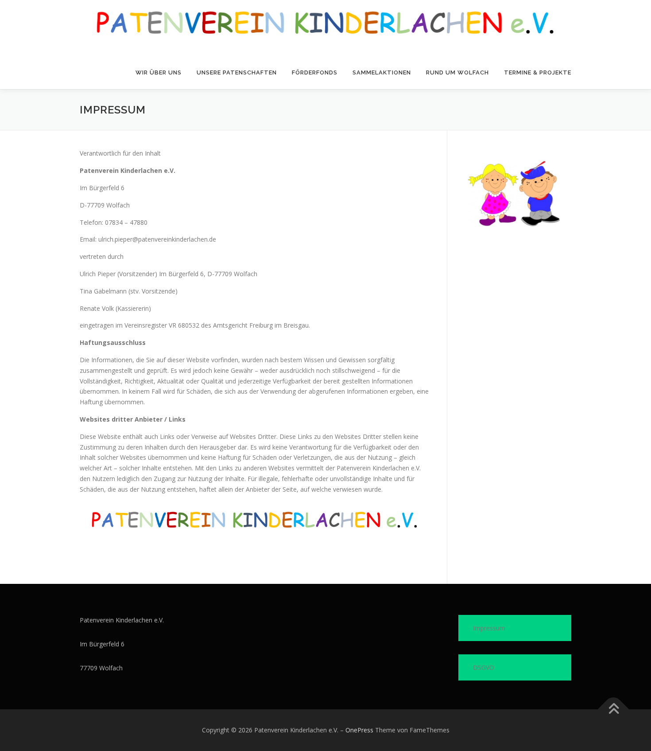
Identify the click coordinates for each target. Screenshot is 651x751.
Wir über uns (159, 72)
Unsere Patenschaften (237, 72)
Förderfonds (314, 72)
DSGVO (483, 667)
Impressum (489, 628)
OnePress (359, 730)
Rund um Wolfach (457, 72)
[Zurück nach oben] (613, 709)
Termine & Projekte (537, 72)
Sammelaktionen (382, 72)
